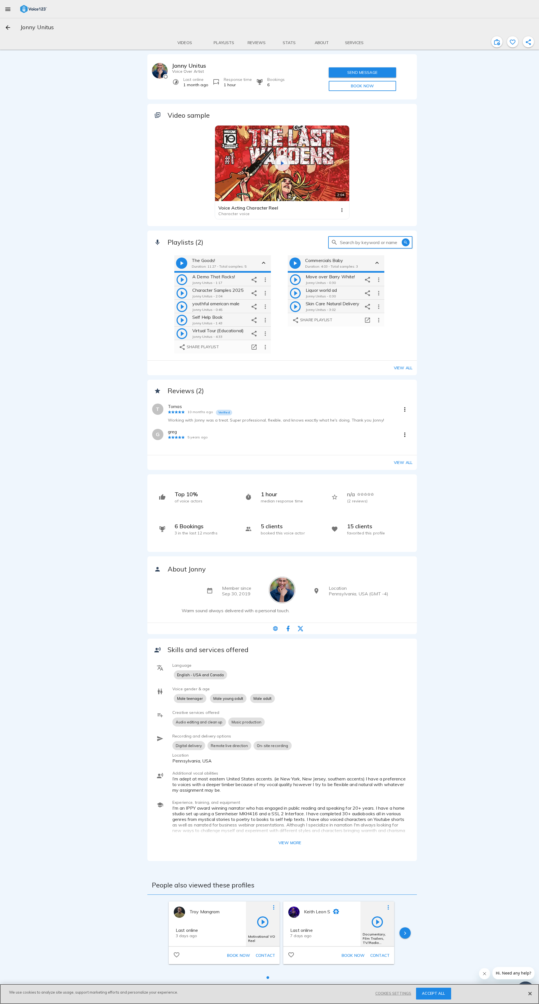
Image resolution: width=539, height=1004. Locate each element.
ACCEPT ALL (433, 993)
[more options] (265, 279)
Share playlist (202, 346)
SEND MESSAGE (362, 72)
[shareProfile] (528, 41)
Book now (238, 955)
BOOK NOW (362, 85)
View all (403, 367)
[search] (334, 242)
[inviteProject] (497, 41)
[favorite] (512, 41)
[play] (181, 279)
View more (289, 842)
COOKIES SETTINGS (393, 993)
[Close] (530, 993)
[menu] (7, 9)
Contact (265, 955)
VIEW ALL (403, 462)
